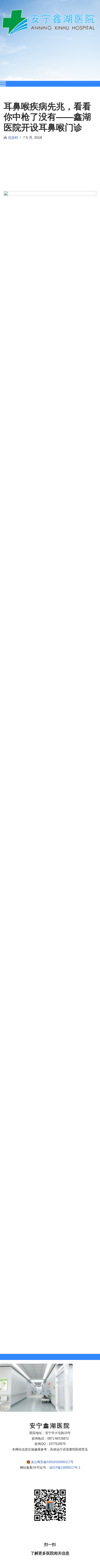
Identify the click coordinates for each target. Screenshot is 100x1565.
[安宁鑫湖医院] (50, 22)
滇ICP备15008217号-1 (64, 1467)
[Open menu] (3, 84)
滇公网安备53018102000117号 (52, 1462)
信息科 (13, 137)
